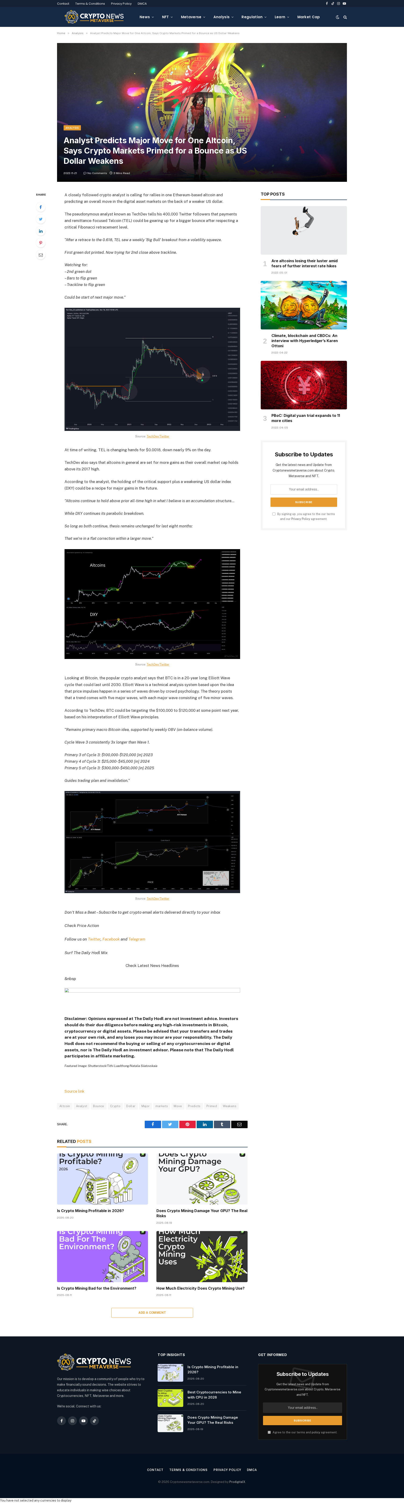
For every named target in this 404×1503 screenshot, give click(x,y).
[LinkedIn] (40, 231)
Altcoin (64, 1106)
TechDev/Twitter (158, 436)
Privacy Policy (121, 3)
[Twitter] (40, 219)
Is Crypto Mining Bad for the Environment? (96, 1288)
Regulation (252, 16)
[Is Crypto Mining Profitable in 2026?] (102, 1179)
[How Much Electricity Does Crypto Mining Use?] (201, 1256)
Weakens (229, 1106)
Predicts (194, 1106)
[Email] (40, 254)
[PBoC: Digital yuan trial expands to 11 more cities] (304, 385)
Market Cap (308, 16)
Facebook (111, 939)
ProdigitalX (237, 1482)
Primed (211, 1106)
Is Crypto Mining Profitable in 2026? (90, 1210)
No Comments (97, 173)
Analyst (81, 1106)
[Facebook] (40, 207)
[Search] (345, 17)
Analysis (221, 16)
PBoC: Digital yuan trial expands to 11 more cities (305, 418)
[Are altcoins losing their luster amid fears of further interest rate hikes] (304, 230)
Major (145, 1106)
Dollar (130, 1106)
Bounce (98, 1106)
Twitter (94, 939)
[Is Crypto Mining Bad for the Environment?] (102, 1256)
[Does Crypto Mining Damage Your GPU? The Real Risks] (201, 1179)
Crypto (115, 1106)
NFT (165, 16)
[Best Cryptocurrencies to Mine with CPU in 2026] (170, 1398)
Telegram (136, 939)
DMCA (142, 3)
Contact (63, 3)
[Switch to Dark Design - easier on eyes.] (337, 17)
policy (316, 1432)
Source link (74, 1091)
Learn (280, 16)
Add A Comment (152, 1312)
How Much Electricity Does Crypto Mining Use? (200, 1288)
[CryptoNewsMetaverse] (94, 17)
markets (161, 1106)
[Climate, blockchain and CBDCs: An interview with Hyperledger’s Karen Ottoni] (304, 305)
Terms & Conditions (90, 3)
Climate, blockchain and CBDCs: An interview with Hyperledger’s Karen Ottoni (304, 340)
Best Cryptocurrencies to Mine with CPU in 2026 (214, 1394)
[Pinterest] (40, 242)
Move (178, 1106)
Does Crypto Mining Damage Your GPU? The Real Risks (201, 1213)
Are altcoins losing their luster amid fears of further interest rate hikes (304, 263)
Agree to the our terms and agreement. (304, 1432)
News (145, 16)
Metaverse (191, 16)
